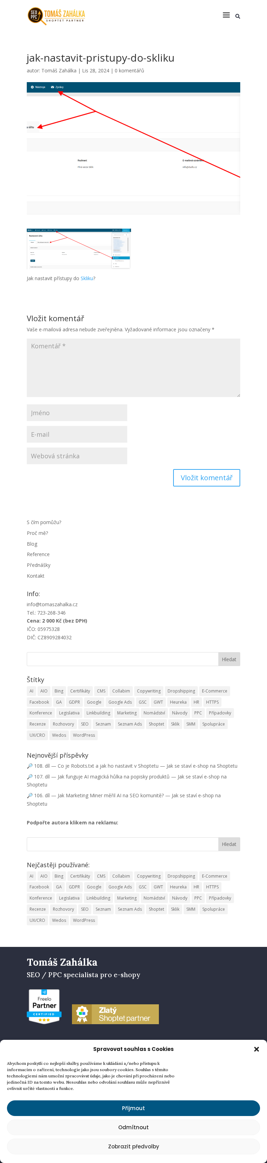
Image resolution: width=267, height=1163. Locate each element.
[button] (256, 1049)
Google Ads (120, 702)
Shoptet (156, 724)
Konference (41, 713)
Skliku (87, 278)
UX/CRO (37, 735)
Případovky (220, 713)
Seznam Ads (130, 724)
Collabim (121, 691)
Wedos (59, 735)
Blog (32, 543)
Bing (59, 691)
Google (94, 702)
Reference (38, 554)
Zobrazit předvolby (133, 1146)
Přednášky (38, 565)
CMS (101, 691)
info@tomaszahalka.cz (52, 604)
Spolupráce (213, 724)
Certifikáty (80, 691)
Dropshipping (181, 691)
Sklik (175, 724)
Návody (179, 713)
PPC (198, 713)
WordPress (84, 735)
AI (31, 691)
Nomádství (154, 713)
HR (196, 702)
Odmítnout (133, 1127)
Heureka (178, 702)
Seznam (103, 724)
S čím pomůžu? (44, 522)
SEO (85, 724)
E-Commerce (214, 691)
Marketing (127, 713)
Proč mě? (37, 533)
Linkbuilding (98, 713)
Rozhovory (63, 724)
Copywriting (149, 691)
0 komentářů (129, 70)
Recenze (38, 724)
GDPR (74, 702)
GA (59, 702)
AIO (44, 691)
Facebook (39, 702)
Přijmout (133, 1108)
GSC (143, 702)
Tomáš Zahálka (58, 70)
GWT (158, 702)
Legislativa (69, 713)
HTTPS (212, 702)
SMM (190, 724)
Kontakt (35, 575)
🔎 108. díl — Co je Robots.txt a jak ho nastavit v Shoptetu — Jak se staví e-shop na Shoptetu (132, 765)
